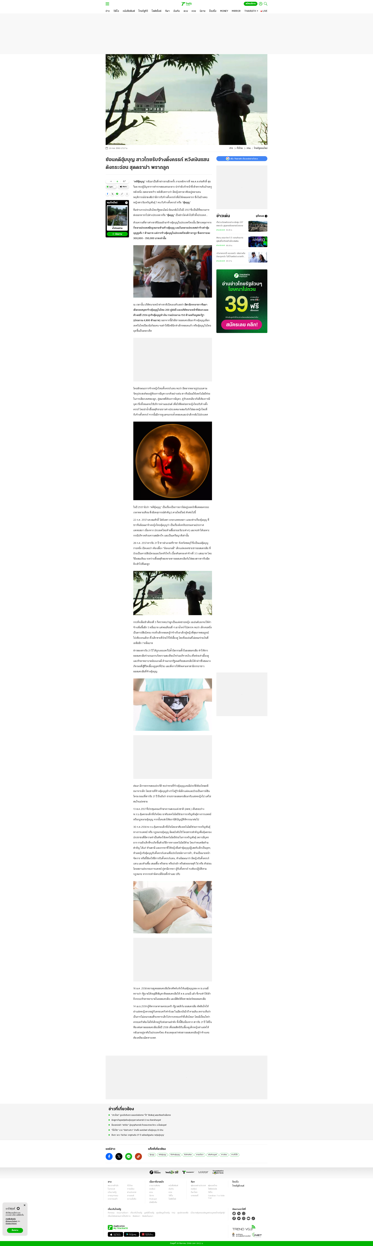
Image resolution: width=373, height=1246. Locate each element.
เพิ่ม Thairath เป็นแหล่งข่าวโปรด (244, 159)
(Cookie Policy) (11, 1223)
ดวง (151, 1192)
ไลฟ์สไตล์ (172, 1199)
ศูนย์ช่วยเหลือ (182, 1213)
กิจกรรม (111, 1213)
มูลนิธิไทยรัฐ (149, 1213)
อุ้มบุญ (152, 1155)
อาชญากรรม (113, 1196)
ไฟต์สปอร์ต (212, 1189)
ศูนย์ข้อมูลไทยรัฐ (163, 1213)
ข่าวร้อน (224, 1155)
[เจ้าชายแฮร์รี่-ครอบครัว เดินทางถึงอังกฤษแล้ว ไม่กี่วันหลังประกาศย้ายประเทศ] (257, 257)
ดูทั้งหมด (260, 216)
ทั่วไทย (240, 148)
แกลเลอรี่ (194, 1196)
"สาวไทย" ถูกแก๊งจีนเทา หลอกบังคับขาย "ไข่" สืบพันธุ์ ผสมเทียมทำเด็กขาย (141, 1115)
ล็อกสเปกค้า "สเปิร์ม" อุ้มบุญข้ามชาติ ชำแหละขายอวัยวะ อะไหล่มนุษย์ (138, 1125)
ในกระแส (111, 1189)
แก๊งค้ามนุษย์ (212, 1155)
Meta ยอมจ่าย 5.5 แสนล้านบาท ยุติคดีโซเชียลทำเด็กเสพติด (229, 239)
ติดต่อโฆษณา (147, 1216)
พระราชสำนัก (113, 1186)
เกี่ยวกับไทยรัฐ (136, 1213)
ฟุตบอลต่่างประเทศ (198, 1186)
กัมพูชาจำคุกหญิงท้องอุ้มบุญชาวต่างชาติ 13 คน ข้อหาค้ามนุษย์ (136, 1120)
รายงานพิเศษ (154, 1186)
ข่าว (231, 148)
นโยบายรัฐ (112, 1192)
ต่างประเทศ (220, 230)
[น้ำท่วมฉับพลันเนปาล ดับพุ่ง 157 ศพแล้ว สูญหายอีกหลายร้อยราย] (257, 226)
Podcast (153, 1199)
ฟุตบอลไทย (212, 1186)
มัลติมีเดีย (153, 1202)
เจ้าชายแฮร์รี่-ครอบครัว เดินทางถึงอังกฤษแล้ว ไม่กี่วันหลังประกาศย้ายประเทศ (230, 255)
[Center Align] (24, 1205)
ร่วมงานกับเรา (122, 1213)
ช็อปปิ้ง (235, 1182)
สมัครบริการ (251, 4)
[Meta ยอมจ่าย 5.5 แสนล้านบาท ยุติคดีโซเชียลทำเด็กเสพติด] (257, 241)
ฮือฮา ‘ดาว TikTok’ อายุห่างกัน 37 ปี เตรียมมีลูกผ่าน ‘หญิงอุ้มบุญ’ (137, 1135)
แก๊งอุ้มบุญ (162, 1155)
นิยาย (151, 1196)
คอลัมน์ (152, 1189)
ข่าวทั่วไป (234, 1155)
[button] (107, 194)
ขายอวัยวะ (200, 1155)
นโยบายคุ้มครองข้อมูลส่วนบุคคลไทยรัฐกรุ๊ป (208, 1213)
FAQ (173, 1213)
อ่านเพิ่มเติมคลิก (11, 1220)
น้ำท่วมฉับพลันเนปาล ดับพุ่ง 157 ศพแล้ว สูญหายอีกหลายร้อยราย (229, 224)
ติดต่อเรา (136, 1216)
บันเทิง (171, 1189)
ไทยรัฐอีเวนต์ (238, 1186)
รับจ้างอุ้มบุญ (175, 1155)
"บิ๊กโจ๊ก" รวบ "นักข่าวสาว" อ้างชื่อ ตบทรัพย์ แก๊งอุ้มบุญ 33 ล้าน (137, 1130)
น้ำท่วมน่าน (117, 228)
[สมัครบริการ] (241, 301)
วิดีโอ (171, 1196)
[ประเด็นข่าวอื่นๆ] (126, 202)
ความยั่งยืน (131, 1199)
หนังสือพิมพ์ (173, 1186)
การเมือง (130, 1189)
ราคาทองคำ (113, 1199)
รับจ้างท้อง (188, 1155)
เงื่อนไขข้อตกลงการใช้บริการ (119, 1216)
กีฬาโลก (194, 1192)
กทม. (249, 148)
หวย (170, 1192)
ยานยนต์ (130, 1196)
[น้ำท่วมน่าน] (117, 216)
